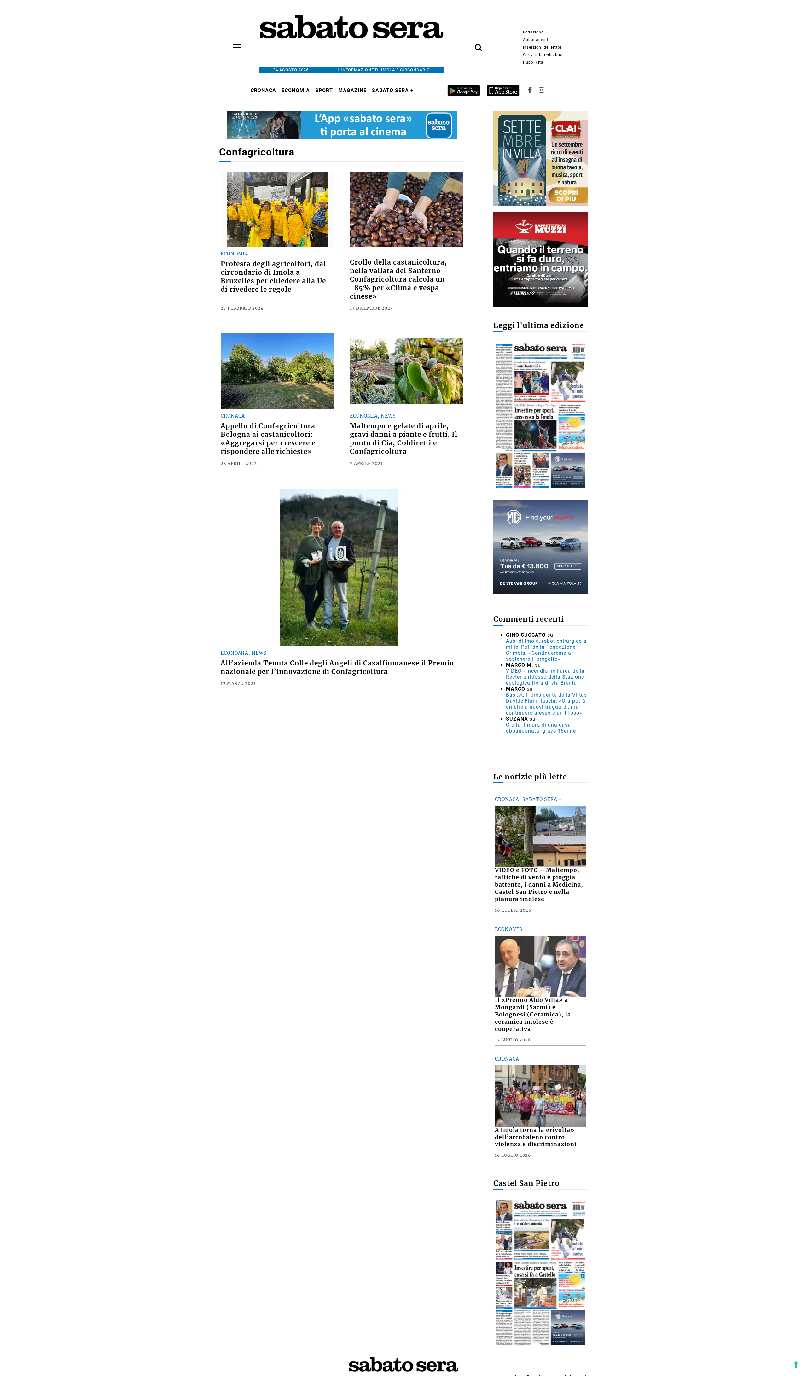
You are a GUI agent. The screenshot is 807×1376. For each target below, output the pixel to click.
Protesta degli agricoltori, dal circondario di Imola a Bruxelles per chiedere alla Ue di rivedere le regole (273, 277)
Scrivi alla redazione (543, 55)
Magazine (352, 90)
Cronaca (263, 90)
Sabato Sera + (393, 90)
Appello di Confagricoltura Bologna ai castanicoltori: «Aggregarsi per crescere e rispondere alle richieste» (268, 439)
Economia (296, 90)
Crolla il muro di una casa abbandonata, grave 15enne (541, 728)
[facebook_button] (530, 90)
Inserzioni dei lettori (543, 47)
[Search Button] (469, 44)
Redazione (533, 32)
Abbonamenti (536, 40)
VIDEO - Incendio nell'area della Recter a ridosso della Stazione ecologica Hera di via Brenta (545, 677)
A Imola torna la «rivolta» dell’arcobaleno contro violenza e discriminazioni (536, 1137)
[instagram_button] (541, 90)
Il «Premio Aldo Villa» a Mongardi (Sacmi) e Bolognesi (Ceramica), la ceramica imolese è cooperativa (533, 1014)
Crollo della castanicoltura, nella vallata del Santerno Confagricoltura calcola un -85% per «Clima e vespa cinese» (398, 279)
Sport (324, 90)
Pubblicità (533, 62)
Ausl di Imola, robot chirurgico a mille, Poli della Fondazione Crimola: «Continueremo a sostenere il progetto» (546, 650)
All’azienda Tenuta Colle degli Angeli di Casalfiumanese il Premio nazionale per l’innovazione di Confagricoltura (337, 667)
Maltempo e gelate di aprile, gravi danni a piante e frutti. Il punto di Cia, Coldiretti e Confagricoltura (403, 439)
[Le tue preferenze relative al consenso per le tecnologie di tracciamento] (796, 1365)
